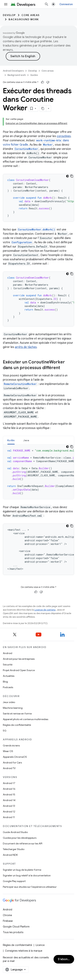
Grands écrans (11, 745)
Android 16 (9, 788)
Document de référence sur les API (22, 843)
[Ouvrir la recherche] (46, 4)
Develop (9, 15)
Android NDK (10, 854)
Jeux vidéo (9, 702)
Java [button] (26, 440)
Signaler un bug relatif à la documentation (27, 875)
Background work (24, 19)
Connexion (66, 4)
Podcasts (8, 687)
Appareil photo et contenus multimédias (25, 719)
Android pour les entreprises (19, 658)
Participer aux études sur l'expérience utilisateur (30, 886)
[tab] (11, 440)
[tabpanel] (38, 472)
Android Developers (13, 70)
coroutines (64, 136)
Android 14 (9, 800)
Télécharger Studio (13, 849)
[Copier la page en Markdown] (43, 108)
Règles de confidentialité (17, 724)
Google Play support (14, 881)
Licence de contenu (45, 609)
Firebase (8, 920)
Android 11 (9, 817)
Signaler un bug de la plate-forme (22, 869)
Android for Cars (12, 762)
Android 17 (9, 783)
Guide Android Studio (15, 832)
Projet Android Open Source (19, 670)
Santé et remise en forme (17, 713)
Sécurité (7, 664)
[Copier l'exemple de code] (72, 176)
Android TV (9, 768)
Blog (5, 681)
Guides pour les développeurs (19, 837)
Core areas (30, 15)
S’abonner (65, 959)
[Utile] (42, 82)
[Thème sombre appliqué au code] (67, 176)
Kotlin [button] (11, 440)
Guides (34, 75)
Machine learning (13, 707)
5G (4, 730)
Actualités (8, 675)
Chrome (7, 915)
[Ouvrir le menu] (5, 4)
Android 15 (9, 794)
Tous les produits (13, 932)
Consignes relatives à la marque (23, 950)
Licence (40, 945)
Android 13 (9, 805)
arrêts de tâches (26, 347)
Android (7, 653)
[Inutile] (47, 82)
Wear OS (8, 751)
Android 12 (9, 811)
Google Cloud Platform (16, 926)
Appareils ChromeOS (15, 756)
